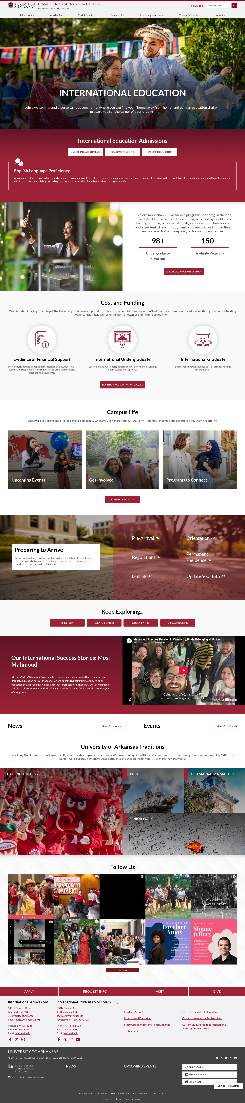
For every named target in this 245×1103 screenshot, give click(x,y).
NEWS (71, 1066)
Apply (29, 991)
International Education (53, 8)
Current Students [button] (188, 15)
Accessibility (130, 1093)
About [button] (219, 15)
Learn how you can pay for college (122, 385)
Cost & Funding (86, 15)
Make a (195, 1081)
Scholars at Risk (141, 623)
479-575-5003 (73, 1025)
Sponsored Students (159, 152)
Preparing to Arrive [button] (150, 15)
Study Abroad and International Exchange (147, 1024)
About (11, 1058)
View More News (111, 726)
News (66, 1058)
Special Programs (178, 623)
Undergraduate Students (86, 152)
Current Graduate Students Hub (200, 1011)
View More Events (227, 726)
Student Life (43, 1058)
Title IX (121, 1093)
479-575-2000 (21, 1071)
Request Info (95, 991)
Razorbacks (77, 1058)
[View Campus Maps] (10, 1069)
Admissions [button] (26, 15)
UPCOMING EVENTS (140, 1066)
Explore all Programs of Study (184, 271)
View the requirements (113, 181)
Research (57, 1058)
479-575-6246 (24, 1025)
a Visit (197, 1074)
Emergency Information (89, 1093)
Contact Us (155, 1093)
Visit (160, 991)
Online (196, 1067)
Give (217, 991)
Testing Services (133, 1031)
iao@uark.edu (22, 1033)
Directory (67, 623)
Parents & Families (104, 623)
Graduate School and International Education (69, 4)
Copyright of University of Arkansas (122, 1098)
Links (198, 6)
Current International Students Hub (202, 1018)
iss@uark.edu (71, 1033)
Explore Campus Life (122, 499)
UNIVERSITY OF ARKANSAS (33, 1051)
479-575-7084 (70, 1029)
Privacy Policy (143, 1093)
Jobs (164, 1093)
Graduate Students (122, 152)
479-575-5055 (21, 1029)
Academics (56, 15)
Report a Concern (108, 1093)
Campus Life (117, 15)
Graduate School (133, 1011)
